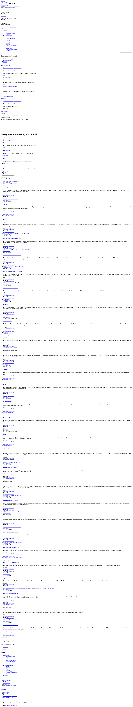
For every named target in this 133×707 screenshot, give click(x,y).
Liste (4, 173)
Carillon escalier (6, 384)
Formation (5, 675)
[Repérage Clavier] (10, 199)
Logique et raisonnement (11, 49)
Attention (8, 44)
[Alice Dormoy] (4, 5)
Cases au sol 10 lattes (7, 321)
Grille (4, 172)
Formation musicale (10, 38)
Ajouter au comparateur (8, 197)
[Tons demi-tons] (7, 77)
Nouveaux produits (5, 65)
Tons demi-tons (6, 79)
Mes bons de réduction (8, 697)
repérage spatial (42, 115)
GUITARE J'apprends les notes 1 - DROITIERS (12, 271)
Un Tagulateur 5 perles (7, 417)
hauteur (48, 115)
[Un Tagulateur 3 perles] (8, 396)
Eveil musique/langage (11, 37)
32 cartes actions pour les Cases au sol (10, 288)
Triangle (5, 337)
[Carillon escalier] (7, 379)
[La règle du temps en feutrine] (10, 347)
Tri (1, 176)
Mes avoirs (5, 693)
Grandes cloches (6, 450)
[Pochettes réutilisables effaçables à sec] (12, 619)
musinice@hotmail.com (12, 705)
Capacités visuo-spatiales (11, 45)
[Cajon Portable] (7, 572)
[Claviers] (5, 163)
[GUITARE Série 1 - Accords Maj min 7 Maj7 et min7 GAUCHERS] (16, 249)
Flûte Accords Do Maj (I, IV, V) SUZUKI (11, 547)
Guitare (7, 39)
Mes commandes (7, 692)
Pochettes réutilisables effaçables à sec (10, 625)
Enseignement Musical (8, 35)
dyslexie (2, 115)
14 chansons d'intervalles (8, 483)
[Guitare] (5, 155)
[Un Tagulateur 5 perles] (8, 412)
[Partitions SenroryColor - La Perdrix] (11, 462)
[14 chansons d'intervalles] (9, 478)
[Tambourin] (5, 364)
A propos (5, 686)
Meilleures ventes (7, 681)
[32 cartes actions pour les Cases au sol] (14, 282)
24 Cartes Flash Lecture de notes (9, 187)
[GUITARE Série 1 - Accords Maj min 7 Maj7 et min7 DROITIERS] (16, 233)
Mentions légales (7, 684)
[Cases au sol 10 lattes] (8, 316)
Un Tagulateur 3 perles (7, 401)
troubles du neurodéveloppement (14, 115)
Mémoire (8, 43)
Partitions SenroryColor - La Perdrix (10, 467)
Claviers (8, 40)
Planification (9, 50)
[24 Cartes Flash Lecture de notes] (11, 181)
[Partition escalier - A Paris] (10, 86)
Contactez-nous (4, 2)
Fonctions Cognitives (8, 42)
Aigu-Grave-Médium (7, 221)
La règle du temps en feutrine (9, 352)
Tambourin (5, 369)
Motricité (8, 46)
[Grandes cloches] (7, 445)
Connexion (3, 1)
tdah (5, 115)
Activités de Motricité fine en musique (10, 500)
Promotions (3, 98)
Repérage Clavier (6, 204)
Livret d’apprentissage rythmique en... (10, 593)
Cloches (4, 434)
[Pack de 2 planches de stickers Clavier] (12, 527)
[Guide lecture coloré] (8, 604)
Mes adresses (6, 694)
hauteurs (51, 115)
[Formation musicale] (8, 147)
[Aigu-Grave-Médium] (8, 215)
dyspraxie (23, 115)
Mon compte (3, 689)
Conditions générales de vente (9, 685)
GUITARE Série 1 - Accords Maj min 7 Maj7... (12, 238)
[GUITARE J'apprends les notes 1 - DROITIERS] (14, 266)
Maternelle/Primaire (10, 33)
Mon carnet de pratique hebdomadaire (10, 70)
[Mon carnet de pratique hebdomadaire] (12, 68)
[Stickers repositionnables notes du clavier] (12, 511)
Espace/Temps (9, 48)
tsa (34, 115)
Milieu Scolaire (6, 32)
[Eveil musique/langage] (8, 140)
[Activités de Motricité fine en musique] (12, 495)
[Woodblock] (6, 299)
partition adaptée (29, 115)
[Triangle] (5, 332)
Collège (7, 34)
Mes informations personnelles (10, 696)
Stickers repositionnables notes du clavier (11, 516)
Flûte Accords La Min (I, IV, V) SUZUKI (11, 562)
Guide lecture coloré (7, 609)
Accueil (5, 30)
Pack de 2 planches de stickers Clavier (10, 532)
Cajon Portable (6, 578)
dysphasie (37, 115)
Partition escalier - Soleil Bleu (9, 88)
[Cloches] (5, 429)
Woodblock (5, 304)
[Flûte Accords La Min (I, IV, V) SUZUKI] (13, 557)
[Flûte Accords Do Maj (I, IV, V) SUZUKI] (13, 542)
